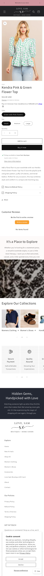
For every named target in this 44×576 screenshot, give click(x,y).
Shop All (8, 457)
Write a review (22, 222)
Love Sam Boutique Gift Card (15, 477)
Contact (7, 487)
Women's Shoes (27, 330)
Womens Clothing (9, 330)
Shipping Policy (10, 517)
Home (7, 446)
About (7, 482)
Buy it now (22, 147)
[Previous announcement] (4, 2)
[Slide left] (17, 337)
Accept (21, 559)
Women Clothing (11, 462)
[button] (4, 11)
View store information (12, 161)
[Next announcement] (39, 2)
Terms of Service (10, 512)
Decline (20, 565)
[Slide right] (26, 337)
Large (28, 123)
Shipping (4, 100)
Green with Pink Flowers (13, 115)
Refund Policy (10, 507)
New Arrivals (9, 451)
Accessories (9, 472)
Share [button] (6, 200)
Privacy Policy (25, 553)
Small (6, 123)
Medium (18, 124)
